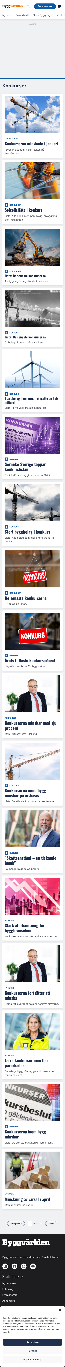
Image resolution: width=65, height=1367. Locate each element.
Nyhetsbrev (9, 1283)
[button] (60, 1310)
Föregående (16, 1223)
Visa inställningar (32, 1359)
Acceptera (33, 1342)
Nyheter (7, 15)
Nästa (51, 1223)
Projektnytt (22, 15)
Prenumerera (10, 1294)
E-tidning (7, 1289)
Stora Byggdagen (42, 15)
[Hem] (13, 6)
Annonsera (8, 1300)
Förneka (32, 1350)
